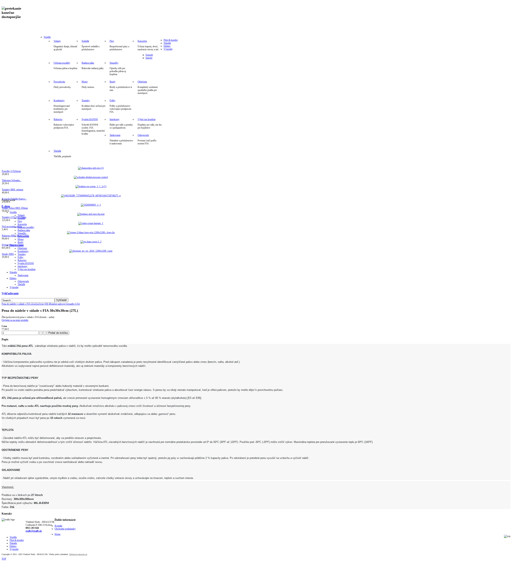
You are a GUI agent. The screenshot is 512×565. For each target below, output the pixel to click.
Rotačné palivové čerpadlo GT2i (64, 304)
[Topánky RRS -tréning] (90, 186)
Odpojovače (143, 135)
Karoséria (142, 41)
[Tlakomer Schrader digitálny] (91, 177)
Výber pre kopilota (146, 119)
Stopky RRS (8, 254)
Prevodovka (59, 81)
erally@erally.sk (34, 531)
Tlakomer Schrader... (11, 180)
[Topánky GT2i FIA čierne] (91, 214)
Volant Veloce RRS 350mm (15, 208)
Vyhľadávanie (10, 293)
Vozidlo (47, 37)
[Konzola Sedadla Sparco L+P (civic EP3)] (91, 195)
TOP (4, 558)
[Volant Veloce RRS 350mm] (91, 204)
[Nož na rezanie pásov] (90, 223)
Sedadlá (85, 41)
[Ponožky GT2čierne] (91, 168)
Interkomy (114, 119)
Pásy (112, 41)
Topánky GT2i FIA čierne (14, 217)
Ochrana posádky (62, 62)
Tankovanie (115, 135)
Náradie (167, 43)
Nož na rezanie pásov (12, 226)
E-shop (6, 206)
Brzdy (112, 81)
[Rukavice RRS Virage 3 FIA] (91, 232)
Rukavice (58, 119)
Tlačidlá (57, 151)
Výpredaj (168, 49)
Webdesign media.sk (78, 554)
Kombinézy (59, 100)
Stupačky (114, 62)
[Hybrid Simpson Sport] (90, 241)
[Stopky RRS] (90, 250)
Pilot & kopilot (171, 40)
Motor (85, 81)
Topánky (86, 100)
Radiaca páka (88, 62)
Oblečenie (142, 81)
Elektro (167, 46)
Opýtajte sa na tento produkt (15, 320)
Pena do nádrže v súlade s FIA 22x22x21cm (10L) (25, 304)
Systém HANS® (90, 119)
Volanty (57, 41)
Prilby (112, 100)
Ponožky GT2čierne (11, 171)
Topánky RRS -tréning (12, 189)
